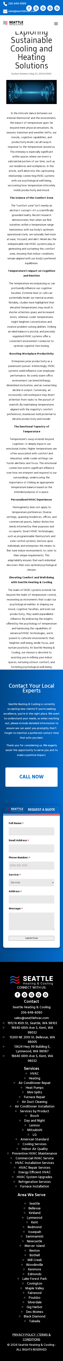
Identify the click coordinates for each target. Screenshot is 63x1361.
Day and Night (34, 1120)
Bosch (34, 1116)
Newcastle (34, 1241)
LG (35, 1135)
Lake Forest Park (34, 1279)
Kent (34, 1222)
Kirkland (34, 1213)
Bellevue (35, 1208)
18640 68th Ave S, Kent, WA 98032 (32, 1030)
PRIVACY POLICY (24, 1334)
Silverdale (35, 1302)
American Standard (34, 1139)
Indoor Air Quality (35, 1149)
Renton (34, 1250)
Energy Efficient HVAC (35, 1172)
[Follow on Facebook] (29, 8)
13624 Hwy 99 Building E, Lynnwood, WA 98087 (32, 1049)
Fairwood (34, 1293)
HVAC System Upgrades (34, 1177)
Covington (34, 1283)
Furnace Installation (34, 1186)
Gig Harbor (35, 1307)
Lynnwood (34, 1218)
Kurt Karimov (21, 74)
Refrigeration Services (35, 1182)
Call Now (31, 777)
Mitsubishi (34, 1130)
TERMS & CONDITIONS (37, 1337)
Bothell (35, 1255)
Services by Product (34, 1111)
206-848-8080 (17, 3)
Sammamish (34, 1236)
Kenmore (34, 1269)
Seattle (34, 1203)
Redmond (34, 1227)
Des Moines (34, 1312)
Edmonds (34, 1274)
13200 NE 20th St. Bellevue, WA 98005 (32, 1040)
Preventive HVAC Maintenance (34, 1153)
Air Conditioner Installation (34, 1106)
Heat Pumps (35, 1087)
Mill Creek (34, 1260)
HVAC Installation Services (34, 1163)
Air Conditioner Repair (35, 1083)
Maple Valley (34, 1288)
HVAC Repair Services (34, 1167)
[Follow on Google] (36, 8)
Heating (34, 1078)
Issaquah (34, 1232)
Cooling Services (35, 1144)
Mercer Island (34, 1246)
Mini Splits (34, 1092)
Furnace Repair (34, 1097)
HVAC (49, 74)
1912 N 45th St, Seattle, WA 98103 (32, 1023)
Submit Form (31, 938)
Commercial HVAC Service (35, 1158)
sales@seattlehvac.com (31, 1018)
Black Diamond (34, 1316)
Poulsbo (34, 1297)
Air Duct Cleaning (34, 1102)
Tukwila (34, 1321)
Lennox (34, 1125)
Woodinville (34, 1265)
